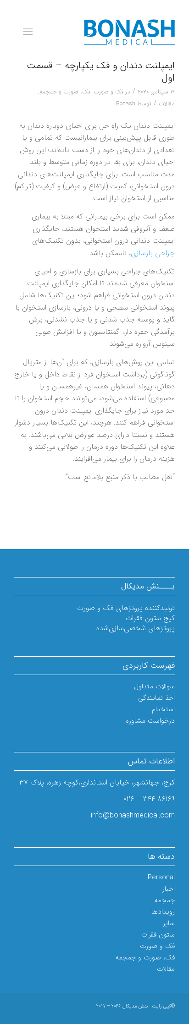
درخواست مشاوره (150, 720)
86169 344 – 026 (149, 799)
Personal (161, 877)
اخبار (168, 888)
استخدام (163, 709)
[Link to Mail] (21, 1017)
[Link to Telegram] (62, 1017)
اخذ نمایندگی (156, 697)
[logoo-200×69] (110, 32)
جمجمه (165, 900)
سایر (169, 923)
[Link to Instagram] (35, 1017)
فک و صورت (108, 92)
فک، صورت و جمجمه (64, 92)
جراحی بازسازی (153, 253)
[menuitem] (29, 32)
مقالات (167, 104)
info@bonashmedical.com (133, 815)
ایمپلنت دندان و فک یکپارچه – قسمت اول (101, 72)
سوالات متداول (154, 686)
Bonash (125, 104)
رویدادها (163, 911)
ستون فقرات (158, 934)
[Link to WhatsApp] (49, 1017)
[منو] (29, 32)
